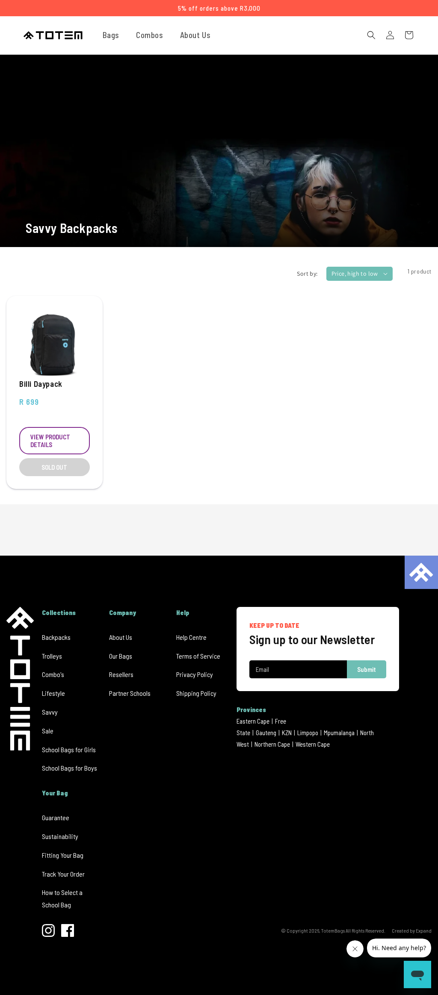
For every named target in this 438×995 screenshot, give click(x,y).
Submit (366, 669)
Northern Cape (272, 744)
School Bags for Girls (69, 749)
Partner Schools (130, 693)
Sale (47, 731)
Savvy (50, 712)
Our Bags (120, 656)
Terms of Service (198, 656)
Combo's (53, 674)
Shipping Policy (196, 693)
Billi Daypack (40, 384)
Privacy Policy (194, 674)
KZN (287, 732)
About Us (120, 637)
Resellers (121, 674)
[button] (114, 35)
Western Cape (313, 744)
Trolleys (52, 656)
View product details (50, 440)
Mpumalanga (339, 732)
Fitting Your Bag (62, 855)
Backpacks (56, 637)
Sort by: (307, 273)
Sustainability (60, 836)
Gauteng (266, 732)
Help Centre (191, 637)
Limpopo (307, 732)
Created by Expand (412, 930)
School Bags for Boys (69, 768)
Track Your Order (63, 874)
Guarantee (55, 817)
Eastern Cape (253, 721)
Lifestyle (53, 693)
